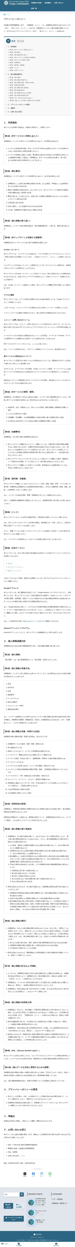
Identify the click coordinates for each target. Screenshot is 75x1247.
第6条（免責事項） (15, 62)
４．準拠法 (11, 108)
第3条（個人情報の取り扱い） (19, 55)
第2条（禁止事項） (15, 52)
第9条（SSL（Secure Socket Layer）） (22, 98)
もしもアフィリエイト (15, 567)
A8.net (10, 563)
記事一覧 (34, 8)
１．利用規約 (12, 46)
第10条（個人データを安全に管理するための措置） (25, 100)
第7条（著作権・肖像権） (17, 65)
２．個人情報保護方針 (15, 74)
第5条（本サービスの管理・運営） (20, 60)
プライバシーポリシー (37, 1237)
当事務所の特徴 (36, 3)
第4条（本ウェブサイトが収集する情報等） (23, 57)
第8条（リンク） (15, 67)
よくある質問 (19, 1206)
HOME (39, 1234)
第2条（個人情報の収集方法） (19, 80)
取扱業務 (48, 3)
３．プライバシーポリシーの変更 (19, 104)
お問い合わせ (58, 3)
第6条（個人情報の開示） (17, 90)
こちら (34, 344)
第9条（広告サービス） (17, 70)
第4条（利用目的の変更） (17, 85)
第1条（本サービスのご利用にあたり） (22, 49)
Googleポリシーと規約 (33, 621)
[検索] (22, 1194)
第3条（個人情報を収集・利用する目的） (22, 82)
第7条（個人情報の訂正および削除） (21, 93)
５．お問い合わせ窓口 (15, 112)
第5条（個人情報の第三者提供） (20, 87)
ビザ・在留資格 (57, 1199)
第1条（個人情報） (15, 77)
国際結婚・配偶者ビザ (59, 1203)
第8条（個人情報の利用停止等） (20, 95)
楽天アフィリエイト (15, 571)
